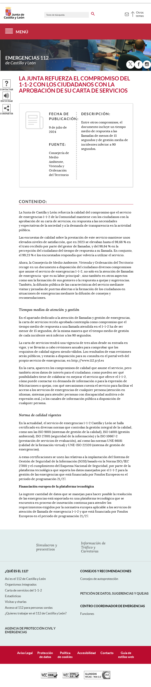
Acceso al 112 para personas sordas (29, 607)
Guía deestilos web (126, 654)
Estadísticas (13, 596)
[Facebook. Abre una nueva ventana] (138, 64)
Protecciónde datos (45, 654)
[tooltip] (126, 13)
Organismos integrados (21, 584)
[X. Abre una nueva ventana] (130, 64)
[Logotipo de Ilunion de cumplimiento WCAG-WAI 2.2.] (97, 678)
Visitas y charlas (16, 601)
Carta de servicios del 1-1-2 (23, 590)
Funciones (87, 613)
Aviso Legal (25, 653)
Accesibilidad (86, 653)
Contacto (106, 653)
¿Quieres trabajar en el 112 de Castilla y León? (35, 613)
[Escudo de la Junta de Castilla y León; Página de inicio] (14, 18)
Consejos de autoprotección (99, 578)
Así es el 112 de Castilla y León (25, 578)
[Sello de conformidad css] (49, 677)
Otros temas (140, 14)
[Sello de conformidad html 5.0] (70, 677)
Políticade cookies (65, 654)
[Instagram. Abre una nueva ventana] (147, 64)
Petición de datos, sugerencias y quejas (114, 593)
